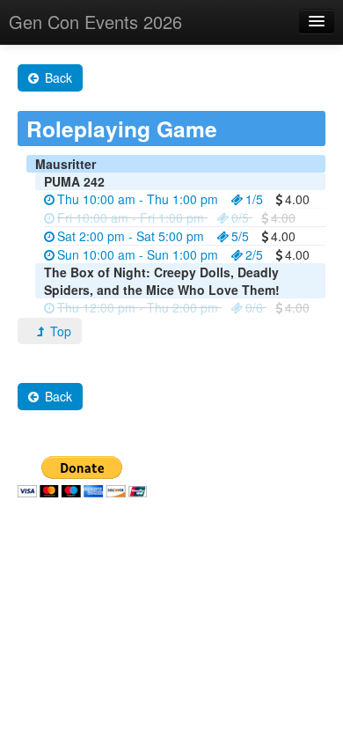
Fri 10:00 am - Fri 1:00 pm (130, 217)
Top (59, 331)
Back (56, 77)
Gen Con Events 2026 (95, 21)
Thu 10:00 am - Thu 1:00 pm (137, 199)
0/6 (254, 307)
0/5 (240, 217)
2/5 (254, 254)
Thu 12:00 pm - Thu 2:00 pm (137, 307)
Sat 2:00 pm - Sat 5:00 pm (130, 236)
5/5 (240, 236)
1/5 (254, 199)
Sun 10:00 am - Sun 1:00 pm (137, 254)
